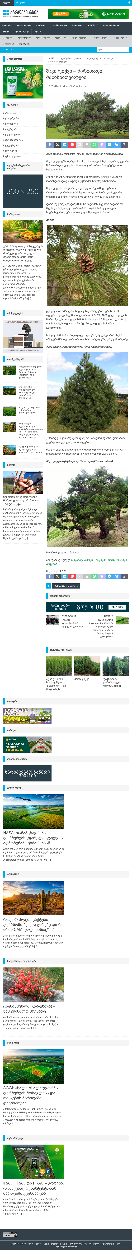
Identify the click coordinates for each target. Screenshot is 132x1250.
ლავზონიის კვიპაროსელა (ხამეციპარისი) (113, 682)
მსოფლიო (77, 25)
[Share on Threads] (124, 145)
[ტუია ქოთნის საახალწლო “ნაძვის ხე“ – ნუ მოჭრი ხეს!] (59, 666)
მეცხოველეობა (101, 38)
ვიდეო (6, 31)
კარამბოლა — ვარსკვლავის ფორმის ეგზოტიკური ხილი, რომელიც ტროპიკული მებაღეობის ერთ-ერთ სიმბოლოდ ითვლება (23, 253)
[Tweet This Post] (57, 145)
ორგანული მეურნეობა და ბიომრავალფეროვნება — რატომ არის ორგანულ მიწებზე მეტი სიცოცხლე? (31, 430)
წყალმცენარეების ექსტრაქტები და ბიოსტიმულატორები (30, 449)
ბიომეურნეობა (111, 25)
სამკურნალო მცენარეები (22, 961)
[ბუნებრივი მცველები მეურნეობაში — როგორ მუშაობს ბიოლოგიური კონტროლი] (9, 370)
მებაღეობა (7, 38)
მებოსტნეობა (24, 38)
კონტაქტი (20, 3)
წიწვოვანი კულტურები (66, 586)
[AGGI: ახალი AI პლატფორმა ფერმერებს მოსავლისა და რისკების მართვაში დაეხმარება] (33, 1066)
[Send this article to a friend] (79, 145)
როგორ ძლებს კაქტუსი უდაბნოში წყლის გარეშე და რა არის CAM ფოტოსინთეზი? (33, 924)
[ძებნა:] (113, 49)
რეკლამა (6, 3)
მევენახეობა (61, 38)
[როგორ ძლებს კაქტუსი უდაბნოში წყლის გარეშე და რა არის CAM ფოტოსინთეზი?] (33, 898)
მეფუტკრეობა (120, 38)
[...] (29, 298)
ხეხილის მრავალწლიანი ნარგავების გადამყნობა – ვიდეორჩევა (21, 500)
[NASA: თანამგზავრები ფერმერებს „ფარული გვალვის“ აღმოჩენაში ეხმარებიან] (33, 811)
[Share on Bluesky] (117, 145)
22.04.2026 (56, 86)
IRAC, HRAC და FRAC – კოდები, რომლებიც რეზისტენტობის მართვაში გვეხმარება (33, 1188)
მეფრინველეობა (80, 38)
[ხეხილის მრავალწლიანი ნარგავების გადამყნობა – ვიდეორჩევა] (23, 482)
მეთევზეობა (8, 44)
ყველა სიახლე (24, 25)
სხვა (36, 31)
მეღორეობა (24, 44)
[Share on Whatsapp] (94, 145)
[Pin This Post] (72, 145)
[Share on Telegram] (109, 145)
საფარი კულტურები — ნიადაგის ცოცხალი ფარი (30, 410)
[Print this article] (87, 145)
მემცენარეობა (43, 38)
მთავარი (7, 25)
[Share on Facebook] (50, 145)
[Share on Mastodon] (102, 145)
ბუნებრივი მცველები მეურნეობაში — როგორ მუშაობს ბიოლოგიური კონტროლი (31, 372)
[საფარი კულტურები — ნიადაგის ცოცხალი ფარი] (9, 411)
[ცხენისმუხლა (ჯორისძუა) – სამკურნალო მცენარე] (33, 984)
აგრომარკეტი (21, 31)
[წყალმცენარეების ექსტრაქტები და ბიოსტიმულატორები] (9, 450)
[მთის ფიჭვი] (87, 666)
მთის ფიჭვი (81, 679)
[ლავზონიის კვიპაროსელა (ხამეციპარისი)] (116, 666)
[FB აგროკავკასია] (129, 3)
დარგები (41, 25)
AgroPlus (93, 25)
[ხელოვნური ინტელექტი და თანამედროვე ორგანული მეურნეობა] (9, 390)
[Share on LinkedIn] (64, 145)
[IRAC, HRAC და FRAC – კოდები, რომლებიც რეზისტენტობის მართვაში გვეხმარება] (33, 1162)
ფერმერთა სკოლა (76, 86)
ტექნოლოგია (60, 25)
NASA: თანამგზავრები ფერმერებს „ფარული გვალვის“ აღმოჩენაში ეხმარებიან (33, 838)
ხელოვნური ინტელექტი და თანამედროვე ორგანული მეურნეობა (27, 392)
